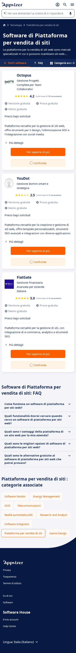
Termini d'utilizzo (12, 583)
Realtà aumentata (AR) (18, 515)
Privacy (7, 570)
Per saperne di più (38, 152)
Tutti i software (17, 63)
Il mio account (10, 619)
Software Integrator (16, 524)
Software (8, 602)
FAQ (40, 63)
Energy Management (46, 496)
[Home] (4, 25)
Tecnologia (16, 25)
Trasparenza (9, 576)
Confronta (40, 163)
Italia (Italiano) (24, 642)
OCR (7, 505)
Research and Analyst (53, 515)
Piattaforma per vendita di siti (23, 533)
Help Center (9, 626)
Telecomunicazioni (29, 505)
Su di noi (7, 595)
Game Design (58, 533)
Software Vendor (15, 496)
